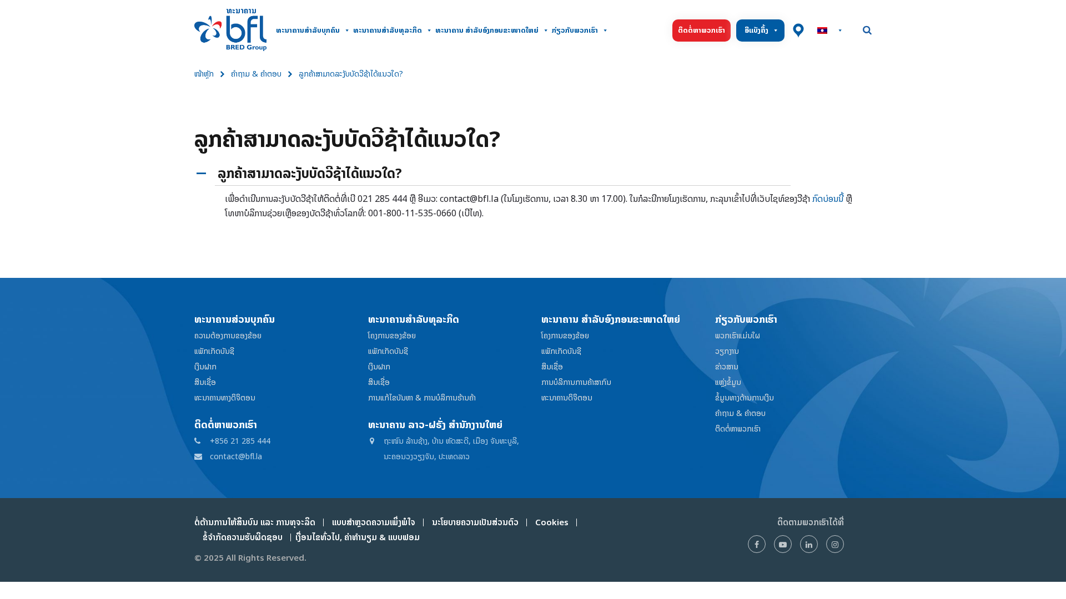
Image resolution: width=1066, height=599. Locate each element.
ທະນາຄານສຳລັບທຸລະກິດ (387, 30)
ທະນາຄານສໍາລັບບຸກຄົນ (308, 30)
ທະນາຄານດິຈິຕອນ (566, 397)
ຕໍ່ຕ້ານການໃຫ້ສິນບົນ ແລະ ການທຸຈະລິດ (254, 522)
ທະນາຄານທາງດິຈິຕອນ (224, 397)
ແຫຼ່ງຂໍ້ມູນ (728, 381)
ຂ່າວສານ (726, 366)
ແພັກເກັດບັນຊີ (214, 350)
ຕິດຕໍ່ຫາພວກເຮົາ (701, 30)
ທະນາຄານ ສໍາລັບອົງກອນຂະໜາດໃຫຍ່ (487, 30)
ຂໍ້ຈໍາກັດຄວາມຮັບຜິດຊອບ (243, 537)
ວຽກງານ (727, 350)
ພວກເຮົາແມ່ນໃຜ (737, 335)
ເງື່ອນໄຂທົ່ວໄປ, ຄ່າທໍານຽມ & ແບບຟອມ (355, 537)
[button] (533, 174)
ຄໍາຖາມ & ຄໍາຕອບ (256, 73)
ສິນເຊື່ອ (205, 381)
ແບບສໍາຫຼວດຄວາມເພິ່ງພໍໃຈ (373, 522)
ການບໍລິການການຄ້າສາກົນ (576, 381)
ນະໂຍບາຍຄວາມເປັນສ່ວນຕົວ (475, 522)
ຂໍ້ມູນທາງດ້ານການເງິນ (744, 397)
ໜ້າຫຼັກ (204, 73)
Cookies (552, 522)
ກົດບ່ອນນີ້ (827, 198)
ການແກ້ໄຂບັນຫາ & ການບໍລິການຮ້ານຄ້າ (422, 397)
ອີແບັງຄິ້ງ (756, 30)
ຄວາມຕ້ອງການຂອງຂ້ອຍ (228, 335)
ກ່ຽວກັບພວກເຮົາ (575, 30)
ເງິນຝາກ (205, 366)
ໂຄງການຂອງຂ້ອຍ (392, 335)
